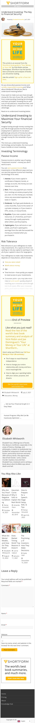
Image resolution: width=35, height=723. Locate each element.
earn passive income (15, 168)
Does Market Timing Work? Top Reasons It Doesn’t (15, 541)
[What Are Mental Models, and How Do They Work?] (6, 525)
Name (4, 613)
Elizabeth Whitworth (18, 19)
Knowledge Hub (7, 704)
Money (15, 396)
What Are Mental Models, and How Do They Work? (5, 541)
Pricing (3, 697)
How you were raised (12, 262)
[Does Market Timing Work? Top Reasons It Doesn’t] (16, 525)
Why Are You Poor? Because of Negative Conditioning (6, 496)
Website (4, 634)
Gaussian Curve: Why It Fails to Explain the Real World (16, 496)
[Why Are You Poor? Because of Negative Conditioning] (6, 479)
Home (3, 694)
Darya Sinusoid (5, 506)
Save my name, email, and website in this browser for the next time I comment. (16, 644)
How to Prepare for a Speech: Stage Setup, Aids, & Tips (24, 498)
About (3, 700)
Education (8, 396)
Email (4, 625)
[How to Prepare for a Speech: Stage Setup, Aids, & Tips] (25, 479)
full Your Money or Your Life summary (16, 353)
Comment (5, 585)
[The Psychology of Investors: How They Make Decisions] (25, 525)
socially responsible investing (12, 87)
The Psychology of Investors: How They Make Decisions (25, 542)
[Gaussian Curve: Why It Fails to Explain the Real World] (16, 479)
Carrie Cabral (15, 552)
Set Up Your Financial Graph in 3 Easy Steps (16, 405)
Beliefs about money (12, 265)
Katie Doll (24, 554)
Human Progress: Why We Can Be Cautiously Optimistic (16, 416)
